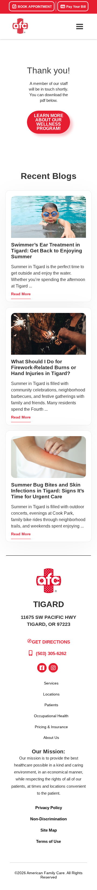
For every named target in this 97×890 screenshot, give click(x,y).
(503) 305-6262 (50, 653)
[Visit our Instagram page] (53, 667)
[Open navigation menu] (79, 26)
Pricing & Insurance (51, 727)
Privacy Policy (48, 807)
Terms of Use (48, 841)
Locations (51, 694)
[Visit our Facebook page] (42, 667)
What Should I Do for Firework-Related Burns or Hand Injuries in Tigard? (43, 367)
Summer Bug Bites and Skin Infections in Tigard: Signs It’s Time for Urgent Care (47, 490)
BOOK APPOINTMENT (34, 7)
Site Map (48, 830)
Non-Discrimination (48, 819)
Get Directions (51, 641)
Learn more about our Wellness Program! (48, 122)
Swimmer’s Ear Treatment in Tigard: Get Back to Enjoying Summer (46, 250)
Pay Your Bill (75, 7)
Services (51, 683)
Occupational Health (51, 716)
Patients (51, 705)
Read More (21, 294)
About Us (51, 737)
